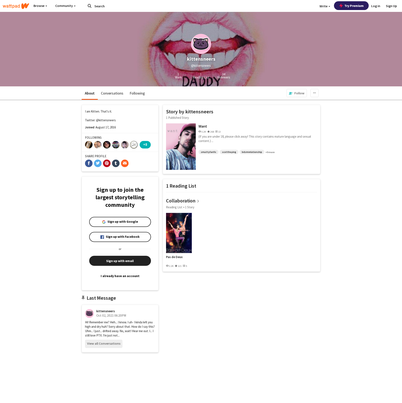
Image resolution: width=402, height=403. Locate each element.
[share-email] (125, 163)
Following (137, 93)
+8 (145, 144)
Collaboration (181, 200)
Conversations (112, 93)
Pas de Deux (174, 257)
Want (202, 126)
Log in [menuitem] (375, 6)
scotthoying (229, 152)
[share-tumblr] (116, 163)
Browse (39, 6)
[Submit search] (90, 6)
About (90, 93)
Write (324, 6)
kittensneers (105, 311)
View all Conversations (103, 343)
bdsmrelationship (252, 152)
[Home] (16, 6)
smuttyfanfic (208, 152)
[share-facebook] (89, 163)
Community (64, 6)
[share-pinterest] (107, 163)
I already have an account (120, 276)
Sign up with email (120, 261)
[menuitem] (296, 93)
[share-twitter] (98, 163)
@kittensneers (106, 120)
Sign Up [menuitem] (391, 6)
